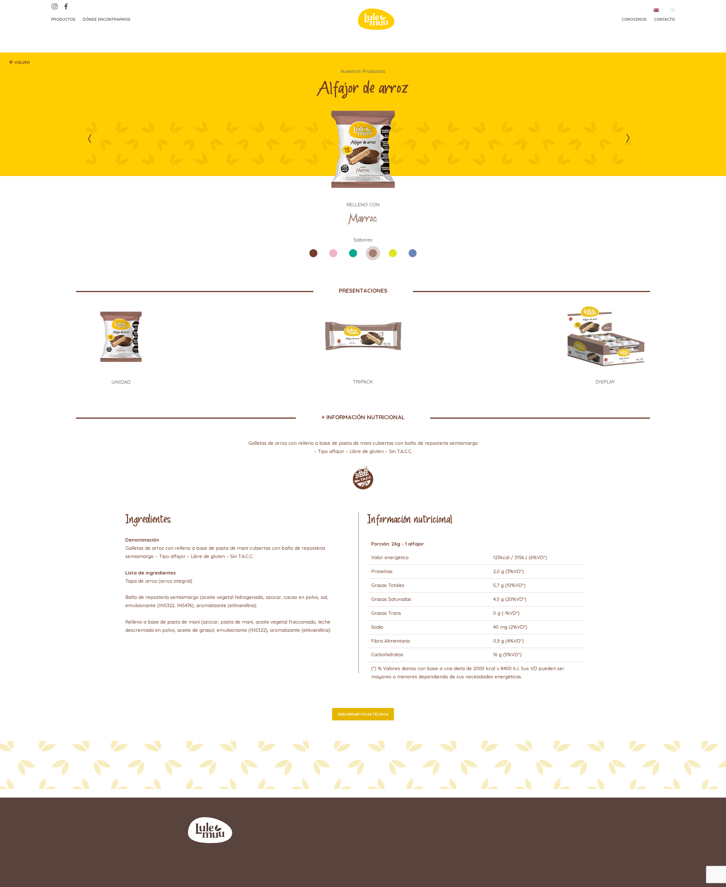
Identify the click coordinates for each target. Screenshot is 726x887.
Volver (21, 62)
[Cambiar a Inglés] (656, 10)
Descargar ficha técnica (363, 714)
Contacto (664, 19)
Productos (63, 19)
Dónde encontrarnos (106, 19)
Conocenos (634, 19)
